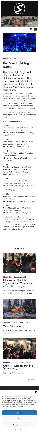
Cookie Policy (18, 429)
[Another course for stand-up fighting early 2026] (19, 348)
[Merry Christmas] (19, 309)
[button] (36, 392)
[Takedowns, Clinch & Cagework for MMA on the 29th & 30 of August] (19, 263)
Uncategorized (20, 277)
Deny (19, 419)
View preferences (19, 425)
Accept (19, 413)
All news (31, 380)
